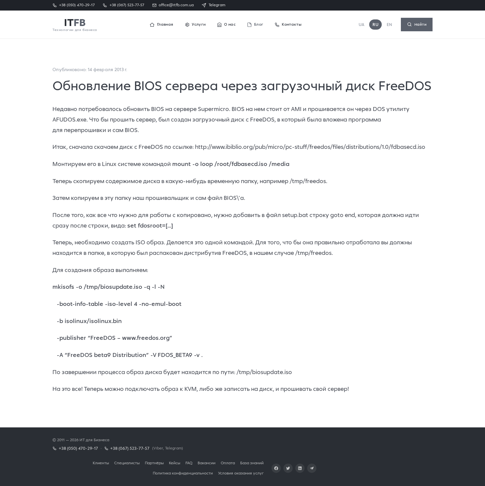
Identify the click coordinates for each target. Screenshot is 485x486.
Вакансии (206, 462)
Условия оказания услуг (241, 473)
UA (362, 24)
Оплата (228, 462)
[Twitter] (288, 468)
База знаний (252, 462)
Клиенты (101, 462)
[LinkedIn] (300, 468)
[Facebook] (276, 468)
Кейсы (174, 462)
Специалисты (127, 462)
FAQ (188, 462)
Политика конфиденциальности (183, 473)
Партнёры (154, 462)
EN (389, 24)
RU (375, 24)
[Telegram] (311, 468)
